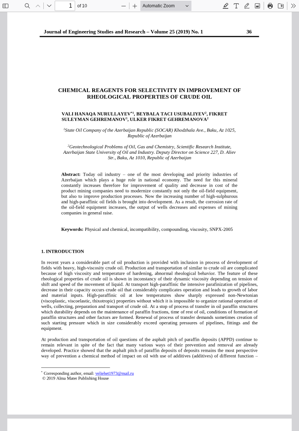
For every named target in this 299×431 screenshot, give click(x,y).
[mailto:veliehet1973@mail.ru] (114, 372)
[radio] (226, 6)
